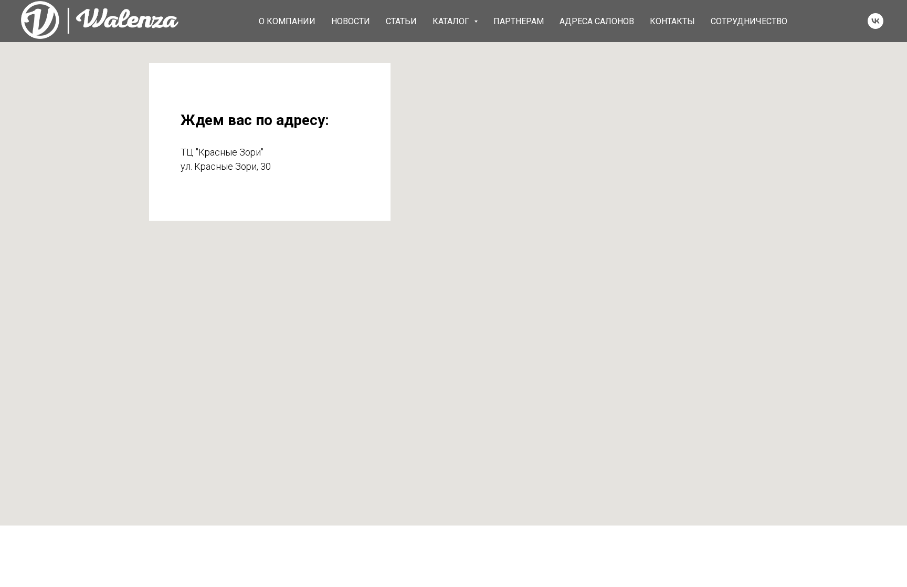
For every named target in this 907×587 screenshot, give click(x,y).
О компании (287, 21)
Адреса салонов (597, 21)
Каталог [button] (452, 21)
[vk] (875, 21)
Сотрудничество (749, 21)
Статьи (401, 21)
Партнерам (518, 21)
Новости (350, 21)
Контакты (672, 21)
